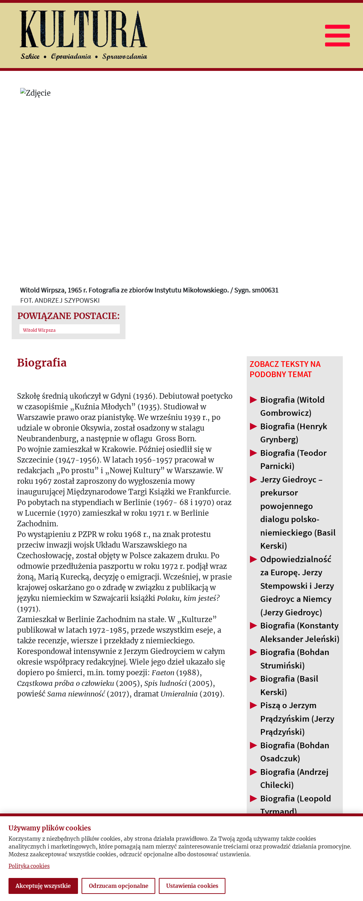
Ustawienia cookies (192, 886)
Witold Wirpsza (39, 330)
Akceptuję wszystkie (43, 886)
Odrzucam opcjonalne (118, 886)
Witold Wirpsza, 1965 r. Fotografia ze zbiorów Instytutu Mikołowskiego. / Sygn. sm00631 (149, 289)
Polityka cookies (29, 866)
